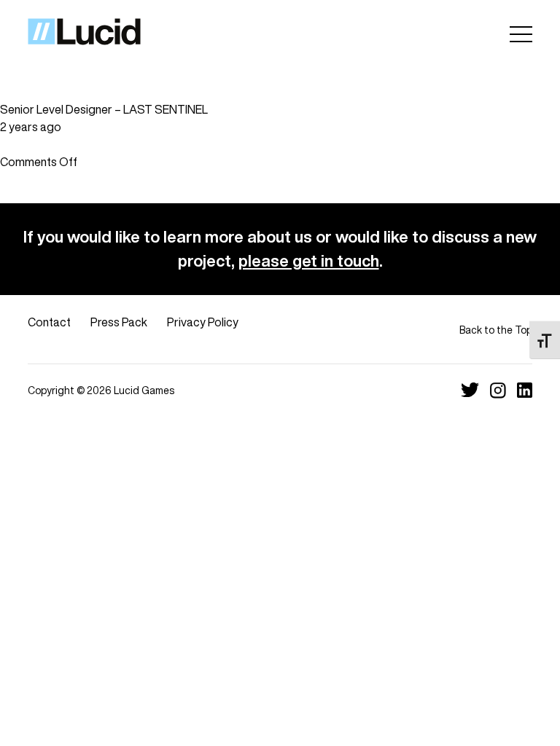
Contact (49, 322)
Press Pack (118, 322)
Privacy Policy (202, 322)
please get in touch (308, 260)
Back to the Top (495, 329)
